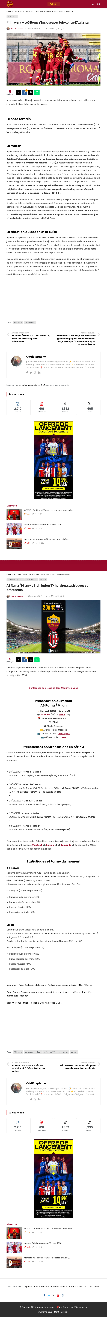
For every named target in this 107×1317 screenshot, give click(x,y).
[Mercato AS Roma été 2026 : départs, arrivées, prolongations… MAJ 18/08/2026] (14, 543)
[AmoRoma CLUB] (98, 4)
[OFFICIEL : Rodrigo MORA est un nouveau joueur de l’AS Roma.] (14, 514)
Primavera (12, 17)
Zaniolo (50, 845)
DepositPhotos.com (33, 1286)
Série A (43, 580)
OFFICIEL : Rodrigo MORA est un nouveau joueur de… (48, 510)
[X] (53, 1296)
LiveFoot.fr (48, 1286)
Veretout (37, 845)
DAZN (63, 737)
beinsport (29, 1052)
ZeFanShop (94, 1286)
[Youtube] (58, 1296)
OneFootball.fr (60, 1286)
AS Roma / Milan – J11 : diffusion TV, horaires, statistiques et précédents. (47, 587)
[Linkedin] (39, 372)
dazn (39, 1052)
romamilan (63, 1052)
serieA (73, 1052)
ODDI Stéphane (80, 1307)
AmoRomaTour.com (78, 1286)
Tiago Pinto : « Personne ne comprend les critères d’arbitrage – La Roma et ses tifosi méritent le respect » (49, 994)
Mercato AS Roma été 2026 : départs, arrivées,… (47, 539)
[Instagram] (35, 372)
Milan (62, 714)
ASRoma (18, 322)
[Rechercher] (93, 4)
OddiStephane (17, 29)
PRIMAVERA (30, 322)
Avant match (31, 580)
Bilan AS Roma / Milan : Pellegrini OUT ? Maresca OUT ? (34, 1002)
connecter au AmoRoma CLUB (31, 385)
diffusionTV (49, 1052)
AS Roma (45, 714)
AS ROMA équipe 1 (15, 580)
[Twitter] (31, 372)
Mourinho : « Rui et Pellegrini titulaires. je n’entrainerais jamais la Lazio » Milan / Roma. (49, 985)
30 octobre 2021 (35, 28)
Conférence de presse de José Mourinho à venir (53, 687)
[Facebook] (27, 372)
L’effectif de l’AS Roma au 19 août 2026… (43, 524)
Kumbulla (66, 845)
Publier (54, 4)
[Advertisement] (53, 297)
